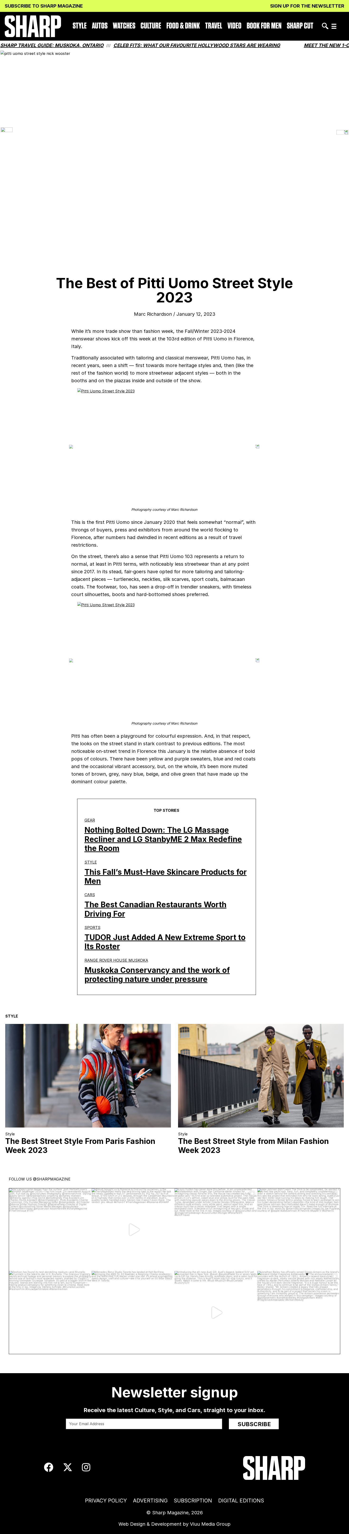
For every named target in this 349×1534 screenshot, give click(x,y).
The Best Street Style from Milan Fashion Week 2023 (253, 1146)
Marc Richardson (153, 314)
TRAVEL (213, 26)
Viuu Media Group (210, 1524)
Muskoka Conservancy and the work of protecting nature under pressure (157, 974)
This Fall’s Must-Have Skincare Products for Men (166, 876)
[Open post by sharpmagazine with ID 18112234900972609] (133, 1229)
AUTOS (100, 26)
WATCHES (124, 26)
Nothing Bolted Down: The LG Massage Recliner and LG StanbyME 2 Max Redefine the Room (163, 839)
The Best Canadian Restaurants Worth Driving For (155, 909)
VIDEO (234, 26)
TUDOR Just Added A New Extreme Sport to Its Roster (165, 942)
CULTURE (151, 26)
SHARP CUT (300, 26)
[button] (333, 26)
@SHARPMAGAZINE (52, 1179)
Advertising (150, 1500)
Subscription (193, 1500)
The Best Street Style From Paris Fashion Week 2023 (80, 1146)
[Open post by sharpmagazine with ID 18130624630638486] (133, 1312)
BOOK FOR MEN (264, 26)
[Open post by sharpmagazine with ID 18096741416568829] (50, 1229)
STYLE (80, 26)
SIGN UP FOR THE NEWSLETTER (307, 6)
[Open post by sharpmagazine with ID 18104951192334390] (215, 1312)
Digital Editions (241, 1500)
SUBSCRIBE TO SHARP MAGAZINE (44, 6)
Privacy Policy (106, 1500)
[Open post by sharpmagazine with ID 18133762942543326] (298, 1229)
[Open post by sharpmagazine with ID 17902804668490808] (50, 1312)
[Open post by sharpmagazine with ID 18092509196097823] (215, 1229)
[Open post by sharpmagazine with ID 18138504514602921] (298, 1312)
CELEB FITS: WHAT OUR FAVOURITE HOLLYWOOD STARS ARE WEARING (168, 45)
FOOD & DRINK (183, 26)
